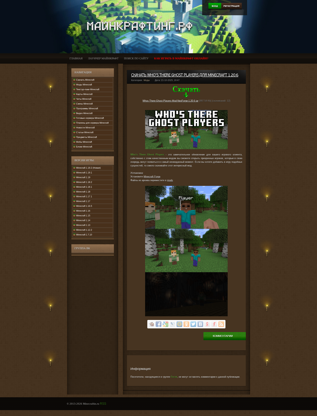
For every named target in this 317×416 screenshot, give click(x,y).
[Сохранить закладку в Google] (165, 324)
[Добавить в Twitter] (193, 324)
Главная (76, 58)
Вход (215, 6)
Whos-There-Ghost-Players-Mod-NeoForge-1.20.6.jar (170, 100)
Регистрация (231, 6)
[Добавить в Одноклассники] (186, 324)
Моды (147, 80)
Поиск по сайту (136, 58)
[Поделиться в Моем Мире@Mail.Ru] (179, 324)
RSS (103, 403)
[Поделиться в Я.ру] (214, 324)
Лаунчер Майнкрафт (103, 58)
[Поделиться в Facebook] (158, 324)
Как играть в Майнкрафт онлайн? (181, 58)
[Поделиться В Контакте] (200, 324)
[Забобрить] (151, 324)
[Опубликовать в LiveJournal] (172, 324)
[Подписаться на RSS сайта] (221, 324)
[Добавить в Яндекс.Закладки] (207, 324)
